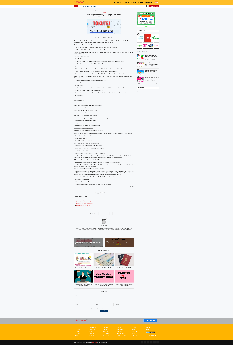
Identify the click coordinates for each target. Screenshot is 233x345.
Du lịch (76, 335)
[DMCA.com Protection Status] (150, 331)
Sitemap (148, 329)
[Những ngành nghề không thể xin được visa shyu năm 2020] (83, 276)
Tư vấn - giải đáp (121, 335)
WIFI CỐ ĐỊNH (133, 2)
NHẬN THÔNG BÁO (154, 6)
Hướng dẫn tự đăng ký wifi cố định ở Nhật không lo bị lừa (152, 63)
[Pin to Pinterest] (105, 213)
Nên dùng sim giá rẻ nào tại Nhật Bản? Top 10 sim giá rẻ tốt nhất (151, 57)
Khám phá (91, 333)
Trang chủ (76, 10)
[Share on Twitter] (102, 213)
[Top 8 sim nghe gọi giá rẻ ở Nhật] (148, 41)
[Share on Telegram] (111, 213)
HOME (114, 2)
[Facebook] (142, 6)
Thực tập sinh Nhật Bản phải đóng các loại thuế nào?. (87, 200)
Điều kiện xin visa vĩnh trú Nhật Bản (104, 267)
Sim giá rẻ (119, 327)
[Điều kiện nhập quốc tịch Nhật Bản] (124, 259)
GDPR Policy (134, 335)
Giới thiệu (134, 327)
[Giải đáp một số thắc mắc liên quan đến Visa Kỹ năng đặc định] (103, 276)
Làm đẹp (105, 327)
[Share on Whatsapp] (108, 213)
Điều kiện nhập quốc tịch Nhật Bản (83, 205)
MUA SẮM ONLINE (148, 2)
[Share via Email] (117, 213)
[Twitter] (145, 342)
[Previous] (79, 6)
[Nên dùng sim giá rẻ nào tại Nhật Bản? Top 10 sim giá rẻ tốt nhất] (140, 57)
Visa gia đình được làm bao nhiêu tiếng (84, 201)
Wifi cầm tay (120, 329)
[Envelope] (157, 342)
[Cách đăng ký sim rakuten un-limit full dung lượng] (140, 79)
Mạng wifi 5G (120, 333)
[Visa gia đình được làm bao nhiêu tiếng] (83, 259)
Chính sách (134, 331)
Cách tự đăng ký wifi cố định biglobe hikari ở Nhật (151, 71)
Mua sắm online (93, 327)
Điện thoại (105, 331)
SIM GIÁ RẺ (119, 2)
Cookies (133, 333)
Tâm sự (77, 331)
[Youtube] (145, 6)
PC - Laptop (106, 333)
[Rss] (154, 342)
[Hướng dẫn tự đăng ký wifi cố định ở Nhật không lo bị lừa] (140, 64)
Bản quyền (148, 327)
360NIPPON (94, 342)
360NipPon (104, 225)
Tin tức (77, 327)
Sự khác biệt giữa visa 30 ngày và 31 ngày (84, 203)
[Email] (147, 6)
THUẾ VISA (82, 10)
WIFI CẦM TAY (126, 2)
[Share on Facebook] (99, 213)
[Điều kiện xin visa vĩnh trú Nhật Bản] (103, 259)
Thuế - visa (77, 333)
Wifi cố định (120, 331)
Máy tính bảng (106, 335)
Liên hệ (133, 329)
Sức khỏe (91, 335)
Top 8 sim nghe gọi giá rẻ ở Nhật (89, 6)
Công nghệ (105, 329)
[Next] (81, 6)
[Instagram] (148, 342)
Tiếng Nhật (77, 329)
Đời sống (91, 331)
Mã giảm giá (92, 329)
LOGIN (156, 2)
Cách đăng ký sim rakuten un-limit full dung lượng (152, 78)
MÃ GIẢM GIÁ (140, 2)
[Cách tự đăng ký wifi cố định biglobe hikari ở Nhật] (140, 72)
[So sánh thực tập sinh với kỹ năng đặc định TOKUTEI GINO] (124, 276)
